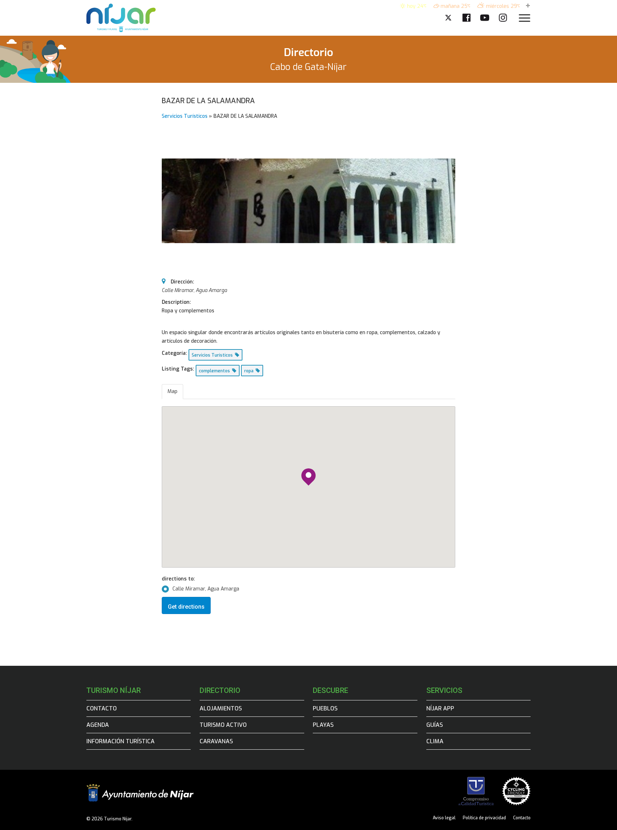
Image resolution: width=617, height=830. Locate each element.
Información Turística (120, 741)
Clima (434, 741)
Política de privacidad (484, 818)
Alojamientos (221, 708)
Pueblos (325, 708)
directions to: (178, 578)
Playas (323, 725)
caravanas (216, 741)
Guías (434, 725)
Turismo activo (223, 725)
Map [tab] (172, 391)
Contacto (101, 708)
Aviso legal (444, 818)
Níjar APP (440, 708)
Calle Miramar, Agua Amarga (205, 588)
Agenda (97, 725)
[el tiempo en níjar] (528, 6)
